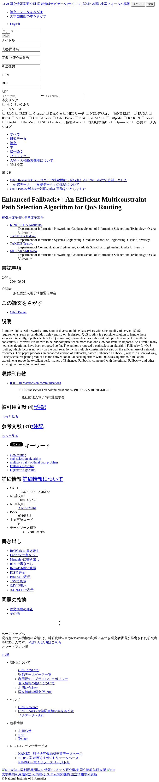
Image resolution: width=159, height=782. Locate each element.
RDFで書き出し (21, 564)
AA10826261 (27, 508)
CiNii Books (65, 118)
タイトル (8, 40)
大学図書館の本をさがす (28, 16)
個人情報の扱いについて (36, 683)
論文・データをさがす (26, 12)
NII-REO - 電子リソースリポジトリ (44, 762)
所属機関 (8, 66)
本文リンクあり (18, 104)
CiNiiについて (28, 670)
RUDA (142, 113)
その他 (15, 613)
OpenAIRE (123, 122)
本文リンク (10, 100)
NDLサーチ (76, 113)
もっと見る (10, 416)
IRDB (23, 113)
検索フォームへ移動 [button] (115, 4)
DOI (5, 83)
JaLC (10, 113)
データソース (12, 109)
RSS (21, 735)
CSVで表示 (18, 585)
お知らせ (24, 730)
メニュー (138, 4)
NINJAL (21, 118)
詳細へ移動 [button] (91, 4)
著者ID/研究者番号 (15, 58)
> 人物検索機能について (35, 160)
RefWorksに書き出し (25, 550)
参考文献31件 (34, 217)
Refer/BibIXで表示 (23, 568)
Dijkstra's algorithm (22, 470)
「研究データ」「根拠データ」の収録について (45, 184)
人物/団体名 (10, 49)
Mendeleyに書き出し (25, 559)
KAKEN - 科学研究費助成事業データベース (50, 753)
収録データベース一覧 (34, 674)
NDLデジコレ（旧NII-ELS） (111, 113)
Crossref (39, 113)
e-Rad (149, 118)
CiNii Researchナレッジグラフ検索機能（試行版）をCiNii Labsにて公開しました (68, 180)
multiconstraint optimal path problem (34, 462)
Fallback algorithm (22, 466)
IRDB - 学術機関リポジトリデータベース (48, 758)
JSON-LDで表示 (22, 590)
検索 (150, 4)
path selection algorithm (25, 458)
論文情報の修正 (21, 609)
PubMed (28, 122)
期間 (5, 91)
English (15, 24)
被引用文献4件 (12, 217)
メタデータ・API (30, 715)
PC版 (5, 655)
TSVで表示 (18, 581)
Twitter (23, 738)
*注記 (40, 407)
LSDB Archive (50, 122)
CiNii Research (28, 707)
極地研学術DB (99, 122)
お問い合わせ (28, 687)
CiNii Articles (42, 118)
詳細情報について (43, 479)
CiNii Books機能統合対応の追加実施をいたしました (48, 189)
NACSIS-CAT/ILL (91, 118)
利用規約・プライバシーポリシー (43, 679)
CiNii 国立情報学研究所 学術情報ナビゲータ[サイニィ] (42, 4)
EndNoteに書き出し (24, 555)
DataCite (56, 113)
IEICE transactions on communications (35, 383)
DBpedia (116, 118)
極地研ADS (74, 122)
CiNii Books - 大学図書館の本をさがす (46, 711)
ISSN (5, 75)
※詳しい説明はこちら (44, 642)
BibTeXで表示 (20, 577)
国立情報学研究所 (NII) (35, 692)
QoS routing (18, 455)
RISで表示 (17, 572)
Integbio (12, 122)
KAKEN (134, 118)
